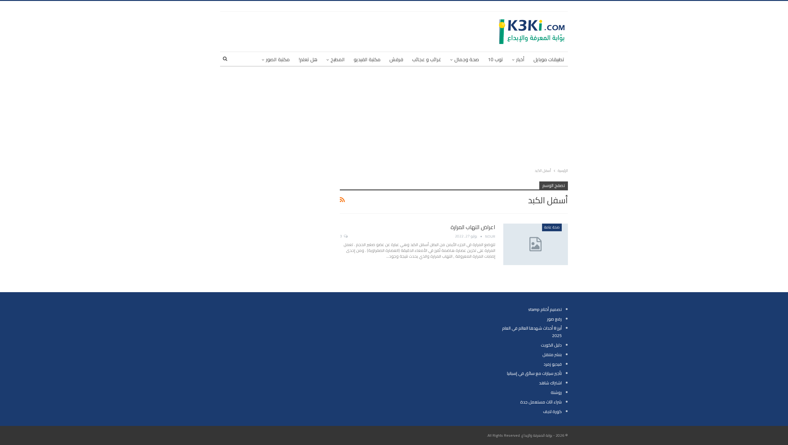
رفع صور (554, 319)
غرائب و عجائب (426, 59)
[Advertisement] (394, 116)
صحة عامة (552, 227)
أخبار (520, 59)
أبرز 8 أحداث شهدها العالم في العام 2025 (532, 332)
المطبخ (338, 59)
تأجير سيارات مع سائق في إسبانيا (534, 373)
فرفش (396, 59)
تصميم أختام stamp (545, 309)
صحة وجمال (466, 59)
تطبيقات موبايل (548, 59)
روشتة (556, 392)
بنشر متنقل (552, 355)
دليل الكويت (551, 345)
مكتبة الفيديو (367, 59)
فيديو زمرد (553, 364)
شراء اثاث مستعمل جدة (541, 402)
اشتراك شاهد (550, 383)
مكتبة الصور (278, 59)
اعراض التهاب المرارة (473, 227)
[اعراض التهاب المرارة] (535, 244)
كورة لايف (552, 411)
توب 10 (495, 59)
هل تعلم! (308, 59)
